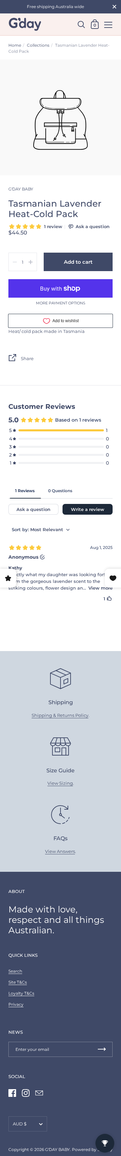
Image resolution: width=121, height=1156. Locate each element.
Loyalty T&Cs (21, 993)
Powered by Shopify (92, 1149)
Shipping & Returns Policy (60, 715)
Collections (38, 45)
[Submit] (102, 1049)
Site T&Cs (17, 982)
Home (14, 45)
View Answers (60, 851)
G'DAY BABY (57, 1149)
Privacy (16, 1004)
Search (15, 971)
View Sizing (60, 783)
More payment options (60, 303)
